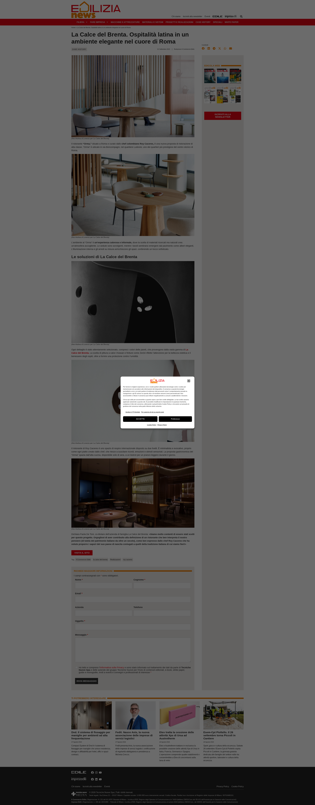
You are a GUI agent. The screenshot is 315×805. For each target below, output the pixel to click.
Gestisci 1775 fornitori (133, 412)
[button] (189, 381)
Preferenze (175, 419)
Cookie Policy (151, 425)
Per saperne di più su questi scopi (152, 412)
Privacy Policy (162, 425)
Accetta (140, 419)
